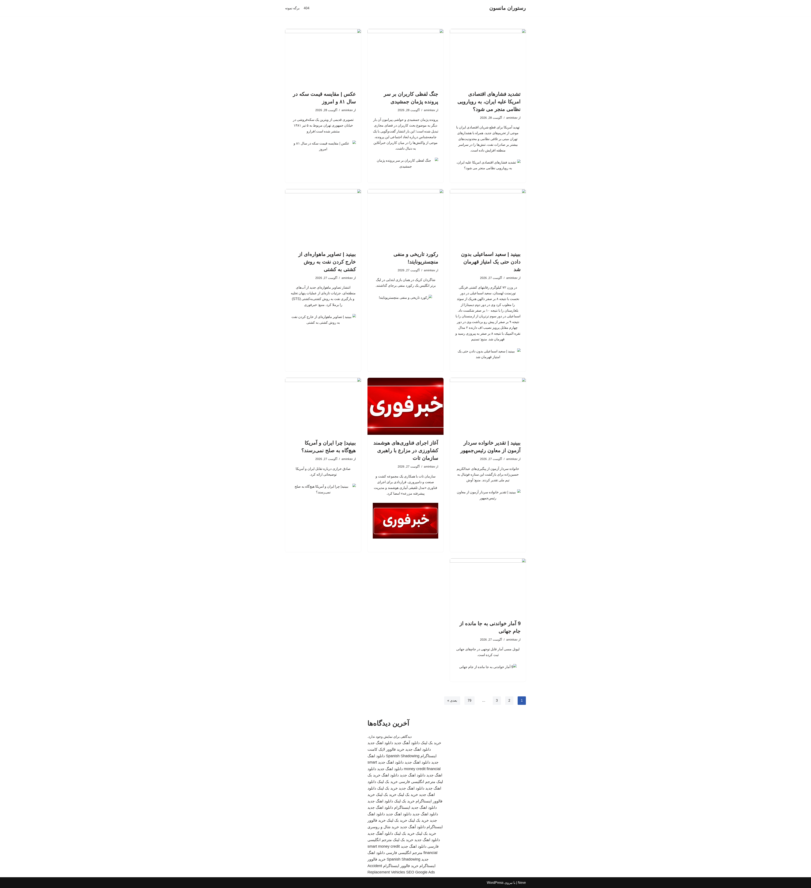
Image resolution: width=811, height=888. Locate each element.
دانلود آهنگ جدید (407, 743)
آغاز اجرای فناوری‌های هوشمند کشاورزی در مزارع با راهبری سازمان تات (405, 450)
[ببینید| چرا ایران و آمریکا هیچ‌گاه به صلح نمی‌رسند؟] (323, 406)
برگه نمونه (292, 8)
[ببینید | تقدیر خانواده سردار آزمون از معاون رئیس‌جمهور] (488, 406)
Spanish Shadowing (402, 756)
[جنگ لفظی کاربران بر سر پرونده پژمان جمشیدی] (405, 57)
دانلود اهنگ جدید (380, 743)
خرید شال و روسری (383, 827)
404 (306, 8)
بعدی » (452, 700)
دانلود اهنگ (390, 775)
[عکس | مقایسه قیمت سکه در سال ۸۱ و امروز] (323, 57)
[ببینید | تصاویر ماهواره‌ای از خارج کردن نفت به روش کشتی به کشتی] (323, 217)
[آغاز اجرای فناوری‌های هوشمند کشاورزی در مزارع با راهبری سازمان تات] (405, 406)
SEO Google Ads (420, 872)
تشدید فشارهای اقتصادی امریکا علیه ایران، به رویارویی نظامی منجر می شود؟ (489, 101)
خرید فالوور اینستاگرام (400, 866)
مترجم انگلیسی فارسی (417, 782)
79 (469, 700)
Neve (522, 882)
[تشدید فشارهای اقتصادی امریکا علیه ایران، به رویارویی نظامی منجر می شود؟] (488, 57)
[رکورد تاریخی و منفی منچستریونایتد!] (405, 217)
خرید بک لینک (431, 743)
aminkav (511, 117)
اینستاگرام (402, 807)
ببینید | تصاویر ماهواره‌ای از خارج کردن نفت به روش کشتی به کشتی (327, 261)
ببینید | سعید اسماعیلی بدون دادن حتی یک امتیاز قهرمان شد (491, 261)
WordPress (495, 882)
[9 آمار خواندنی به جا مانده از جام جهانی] (488, 586)
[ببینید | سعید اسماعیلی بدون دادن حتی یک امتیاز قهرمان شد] (488, 217)
